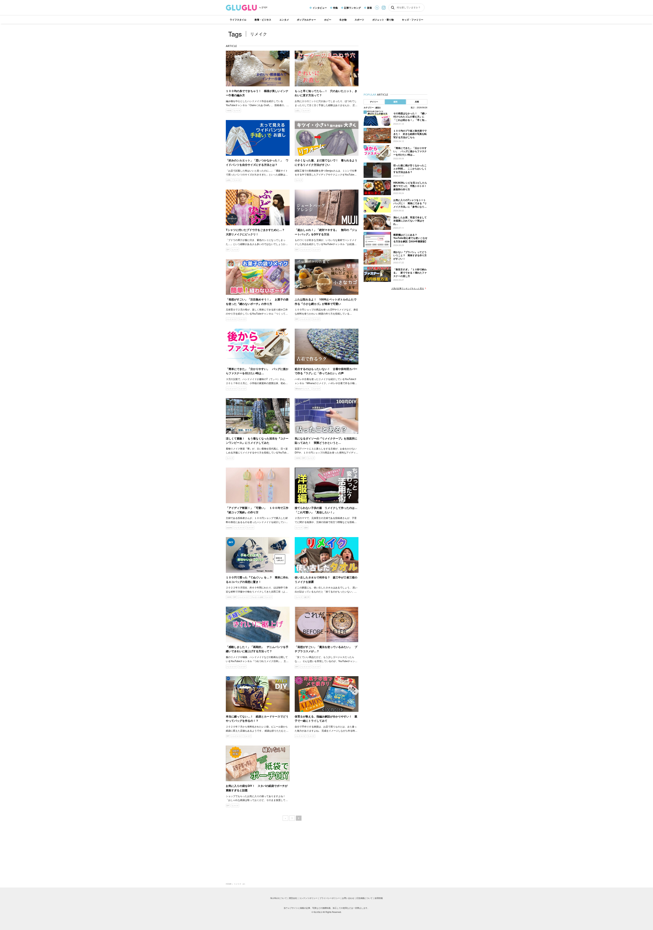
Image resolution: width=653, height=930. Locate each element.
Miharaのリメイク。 (303, 388)
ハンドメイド (305, 249)
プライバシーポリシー (330, 898)
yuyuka (229, 527)
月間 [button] (417, 102)
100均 (229, 110)
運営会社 (293, 898)
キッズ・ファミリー (412, 19)
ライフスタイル (238, 19)
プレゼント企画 (257, 597)
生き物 (343, 19)
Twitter (377, 8)
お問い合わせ (348, 898)
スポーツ (359, 19)
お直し (297, 110)
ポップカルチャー (306, 19)
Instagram (384, 8)
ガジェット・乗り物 (383, 19)
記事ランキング (352, 7)
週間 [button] (395, 102)
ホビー (327, 19)
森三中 (306, 597)
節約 (306, 527)
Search (392, 7)
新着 (369, 7)
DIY (228, 249)
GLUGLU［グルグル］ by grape (253, 8)
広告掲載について (364, 898)
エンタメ (284, 19)
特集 (335, 7)
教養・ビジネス (263, 19)
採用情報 (379, 898)
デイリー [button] (374, 102)
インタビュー (320, 7)
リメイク (236, 110)
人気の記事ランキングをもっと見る (407, 288)
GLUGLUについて (278, 898)
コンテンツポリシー (308, 898)
